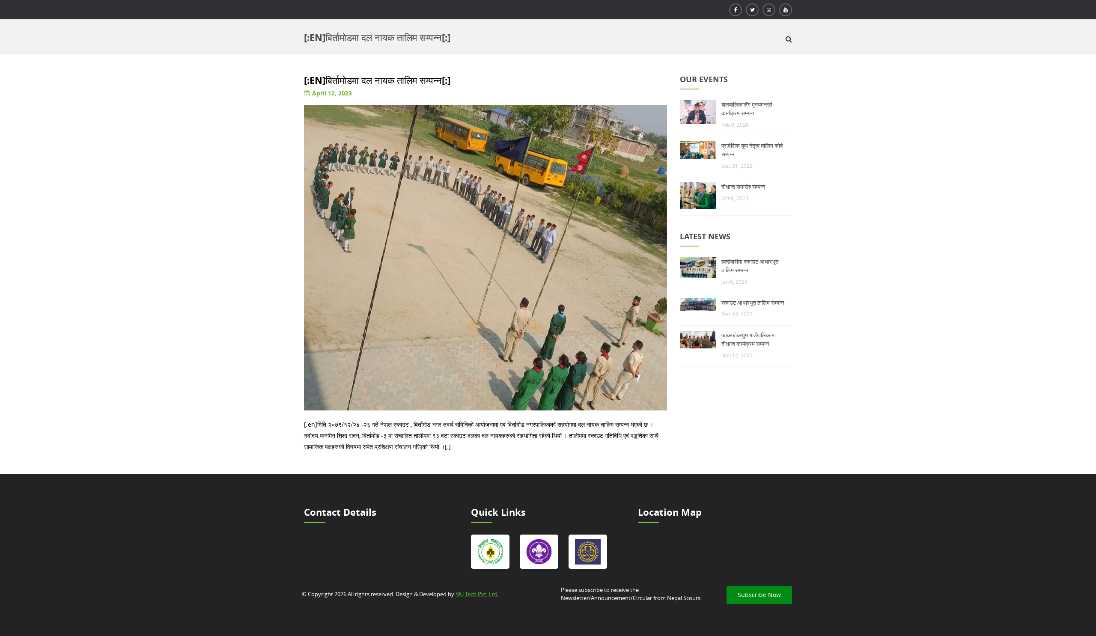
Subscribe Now (759, 595)
